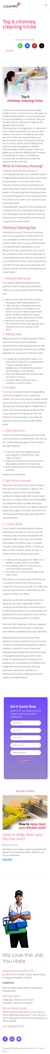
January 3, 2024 (11, 844)
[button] (7, 860)
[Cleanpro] (12, 5)
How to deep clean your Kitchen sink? (23, 836)
